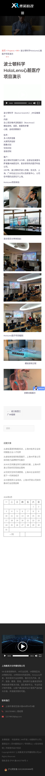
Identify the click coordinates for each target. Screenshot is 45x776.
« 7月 (12, 534)
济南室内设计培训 (13, 748)
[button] (22, 95)
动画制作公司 (35, 739)
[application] (22, 95)
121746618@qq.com (14, 716)
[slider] (21, 103)
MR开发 (24, 739)
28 (28, 525)
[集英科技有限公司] (22, 5)
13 (22, 516)
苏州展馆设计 (17, 744)
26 (17, 525)
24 (6, 525)
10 (6, 516)
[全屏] (38, 103)
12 (17, 516)
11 (12, 516)
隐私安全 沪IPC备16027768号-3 (15, 760)
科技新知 (15, 739)
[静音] (34, 103)
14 (28, 516)
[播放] (7, 103)
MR (7, 57)
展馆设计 (5, 744)
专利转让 (28, 744)
